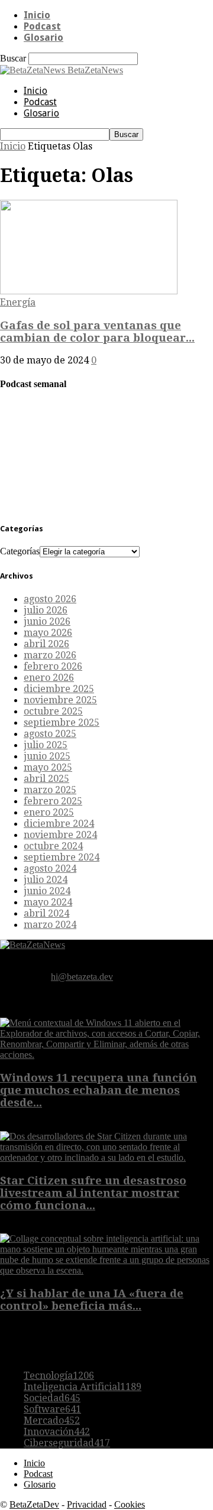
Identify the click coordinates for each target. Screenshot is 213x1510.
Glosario (43, 37)
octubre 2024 (53, 846)
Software (52, 1409)
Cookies (129, 1504)
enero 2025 (49, 812)
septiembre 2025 (61, 722)
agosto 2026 (50, 599)
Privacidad (86, 1504)
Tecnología (59, 1375)
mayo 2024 (48, 902)
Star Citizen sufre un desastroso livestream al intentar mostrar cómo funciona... (93, 1193)
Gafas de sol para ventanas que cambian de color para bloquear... (97, 331)
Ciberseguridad (67, 1443)
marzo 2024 (50, 924)
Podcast (42, 26)
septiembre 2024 (61, 857)
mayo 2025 (48, 767)
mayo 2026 (48, 632)
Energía (18, 302)
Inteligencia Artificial (82, 1386)
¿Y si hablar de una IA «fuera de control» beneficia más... (91, 1299)
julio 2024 (45, 879)
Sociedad (52, 1398)
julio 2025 (45, 745)
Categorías (20, 551)
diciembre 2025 (59, 688)
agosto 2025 (50, 733)
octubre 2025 (53, 711)
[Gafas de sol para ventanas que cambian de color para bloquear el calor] (89, 291)
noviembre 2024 (60, 834)
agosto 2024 (50, 868)
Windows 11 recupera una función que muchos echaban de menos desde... (98, 1090)
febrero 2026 (53, 666)
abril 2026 (46, 644)
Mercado (52, 1420)
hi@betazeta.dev (82, 977)
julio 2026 (45, 610)
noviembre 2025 (60, 700)
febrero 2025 (53, 801)
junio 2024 (47, 891)
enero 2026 (49, 677)
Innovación (57, 1431)
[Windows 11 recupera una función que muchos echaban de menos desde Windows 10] (106, 1055)
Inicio (37, 15)
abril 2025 (46, 778)
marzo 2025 (50, 789)
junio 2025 (47, 756)
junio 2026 (47, 621)
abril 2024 (46, 913)
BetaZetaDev (34, 1504)
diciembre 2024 (59, 823)
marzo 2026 (50, 655)
